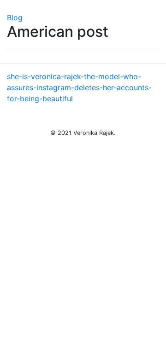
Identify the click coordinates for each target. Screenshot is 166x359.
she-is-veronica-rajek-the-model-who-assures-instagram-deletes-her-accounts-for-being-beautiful (79, 87)
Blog (15, 17)
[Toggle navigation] (13, 6)
